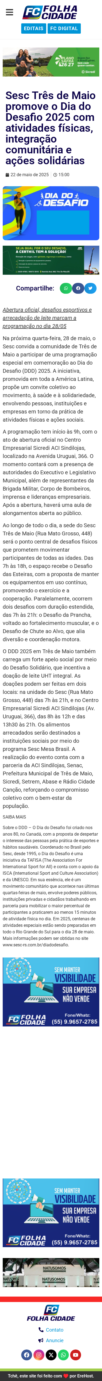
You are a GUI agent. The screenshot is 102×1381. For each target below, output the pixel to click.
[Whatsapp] (63, 1355)
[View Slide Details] (51, 62)
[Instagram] (38, 1355)
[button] (66, 288)
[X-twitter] (51, 1355)
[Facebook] (26, 1355)
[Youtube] (75, 1355)
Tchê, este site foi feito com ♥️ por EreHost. (51, 1376)
